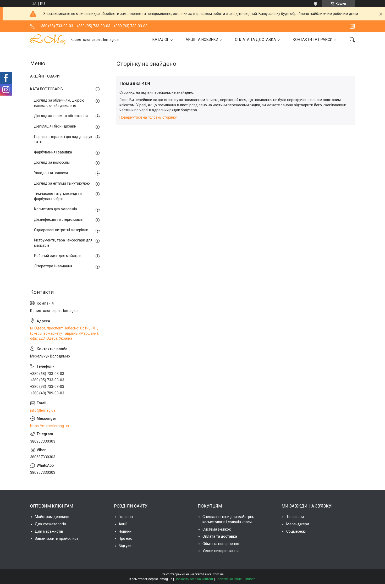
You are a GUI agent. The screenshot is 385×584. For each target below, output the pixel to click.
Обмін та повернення (220, 544)
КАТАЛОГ (160, 39)
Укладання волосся (51, 173)
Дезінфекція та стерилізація (58, 219)
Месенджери (297, 524)
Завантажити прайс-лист (56, 538)
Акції (123, 524)
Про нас (125, 538)
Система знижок (216, 529)
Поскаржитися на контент (194, 579)
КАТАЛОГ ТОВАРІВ (46, 89)
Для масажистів (49, 531)
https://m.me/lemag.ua (49, 426)
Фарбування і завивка (53, 152)
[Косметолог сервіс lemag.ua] (48, 39)
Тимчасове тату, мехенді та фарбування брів (58, 196)
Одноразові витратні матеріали (61, 230)
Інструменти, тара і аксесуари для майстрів (63, 242)
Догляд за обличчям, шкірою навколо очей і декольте (59, 103)
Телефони (295, 517)
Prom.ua (218, 574)
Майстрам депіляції (52, 517)
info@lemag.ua (43, 410)
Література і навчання (53, 266)
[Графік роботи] (352, 26)
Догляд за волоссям (52, 162)
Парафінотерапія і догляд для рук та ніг (63, 139)
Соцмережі (296, 531)
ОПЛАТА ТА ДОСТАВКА (255, 39)
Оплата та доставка (219, 536)
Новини (125, 531)
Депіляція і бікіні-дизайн (55, 126)
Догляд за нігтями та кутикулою (62, 183)
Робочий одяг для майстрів (57, 256)
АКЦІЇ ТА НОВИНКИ (202, 39)
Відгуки (125, 546)
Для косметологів (50, 524)
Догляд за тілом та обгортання (61, 116)
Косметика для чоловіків (55, 209)
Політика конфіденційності (236, 579)
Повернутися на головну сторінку (148, 117)
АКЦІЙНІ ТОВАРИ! (45, 76)
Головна (126, 517)
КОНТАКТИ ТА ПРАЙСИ (312, 39)
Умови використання (220, 551)
